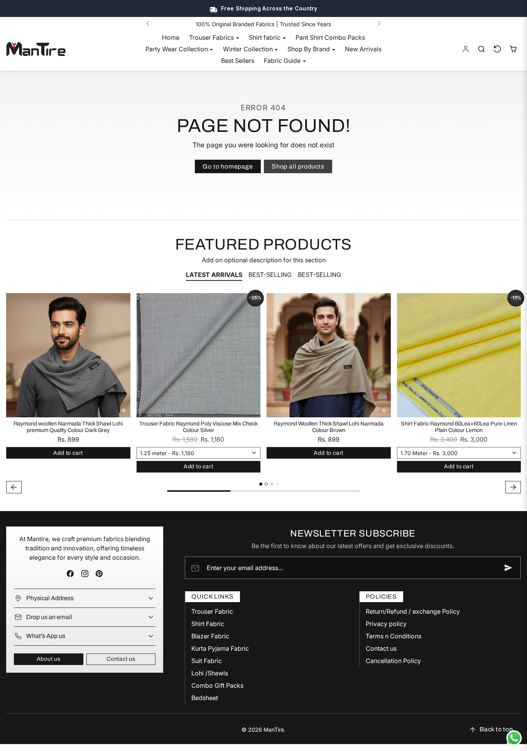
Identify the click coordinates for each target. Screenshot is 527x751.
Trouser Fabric (212, 611)
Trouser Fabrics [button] (212, 37)
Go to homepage (228, 166)
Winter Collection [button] (248, 49)
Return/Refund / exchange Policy (413, 611)
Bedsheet (204, 698)
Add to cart (68, 453)
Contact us (120, 659)
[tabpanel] (263, 394)
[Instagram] (85, 574)
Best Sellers (237, 60)
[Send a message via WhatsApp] (514, 738)
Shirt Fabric (207, 624)
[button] (482, 49)
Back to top (496, 729)
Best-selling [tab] (270, 274)
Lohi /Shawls (209, 673)
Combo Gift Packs (217, 685)
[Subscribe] (508, 568)
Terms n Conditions (393, 636)
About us (49, 659)
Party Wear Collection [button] (177, 49)
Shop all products (298, 166)
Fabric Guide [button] (283, 60)
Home (170, 37)
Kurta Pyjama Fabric (220, 648)
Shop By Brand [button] (309, 49)
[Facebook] (70, 574)
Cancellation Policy (393, 661)
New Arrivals (363, 49)
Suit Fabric (206, 661)
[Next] (379, 23)
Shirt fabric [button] (265, 37)
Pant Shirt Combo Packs (330, 37)
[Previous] (147, 23)
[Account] (466, 49)
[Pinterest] (99, 574)
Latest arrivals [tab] (214, 274)
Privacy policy (386, 624)
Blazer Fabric (210, 636)
